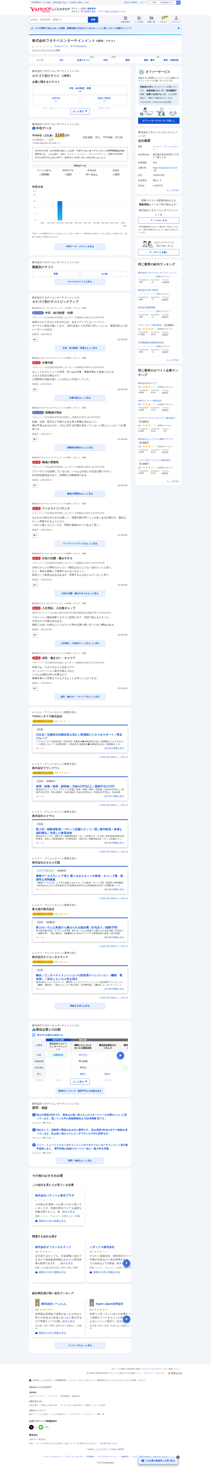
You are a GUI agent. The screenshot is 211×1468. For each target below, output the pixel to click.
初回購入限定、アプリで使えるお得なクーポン (105, 11)
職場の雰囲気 (50, 462)
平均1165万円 (80, 46)
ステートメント (107, 1457)
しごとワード (88, 1414)
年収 (109, 59)
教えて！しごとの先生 (38, 1414)
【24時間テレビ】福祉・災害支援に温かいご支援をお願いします (60, 2)
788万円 (165, 334)
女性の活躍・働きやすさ (57, 558)
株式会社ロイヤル (43, 815)
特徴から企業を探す (49, 1405)
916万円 (165, 299)
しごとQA (139, 22)
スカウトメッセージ (37, 1396)
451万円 (165, 452)
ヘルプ (142, 2)
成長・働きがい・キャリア (58, 658)
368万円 (165, 392)
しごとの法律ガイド (58, 1414)
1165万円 (165, 282)
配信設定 (76, 1396)
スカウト (163, 22)
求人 (62, 60)
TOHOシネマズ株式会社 (47, 716)
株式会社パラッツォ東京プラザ (54, 1195)
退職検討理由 (53, 412)
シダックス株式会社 (102, 1247)
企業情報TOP (60, 1380)
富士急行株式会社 (43, 909)
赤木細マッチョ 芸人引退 (169, 2)
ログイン (76, 11)
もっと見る (172, 190)
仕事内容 (47, 362)
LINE (46, 1427)
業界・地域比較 (171, 60)
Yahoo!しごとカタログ (42, 1380)
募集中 (83, 1074)
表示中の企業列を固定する (50, 1035)
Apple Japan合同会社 (109, 1303)
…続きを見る (67, 1211)
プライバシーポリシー (52, 1457)
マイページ (176, 22)
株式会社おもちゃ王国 (46, 862)
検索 (178, 3)
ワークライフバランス (56, 508)
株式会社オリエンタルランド (50, 957)
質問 (127, 60)
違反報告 (124, 339)
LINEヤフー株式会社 (37, 1439)
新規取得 (92, 8)
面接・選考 (151, 59)
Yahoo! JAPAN (130, 2)
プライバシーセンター (74, 1457)
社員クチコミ (85, 59)
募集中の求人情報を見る (52, 1221)
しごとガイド (75, 1414)
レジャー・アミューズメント (82, 1380)
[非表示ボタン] (178, 1457)
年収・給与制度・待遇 (59, 312)
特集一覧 (151, 22)
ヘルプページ (159, 1369)
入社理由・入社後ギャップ (58, 608)
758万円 (165, 352)
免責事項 (125, 1457)
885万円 (165, 317)
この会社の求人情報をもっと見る (112, 757)
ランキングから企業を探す (71, 1405)
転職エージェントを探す (95, 1405)
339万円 (165, 410)
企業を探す (125, 22)
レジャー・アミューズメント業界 (46, 50)
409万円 (165, 473)
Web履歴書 (65, 1396)
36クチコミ (62, 46)
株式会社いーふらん (53, 1303)
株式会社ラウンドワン (46, 768)
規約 (90, 1457)
